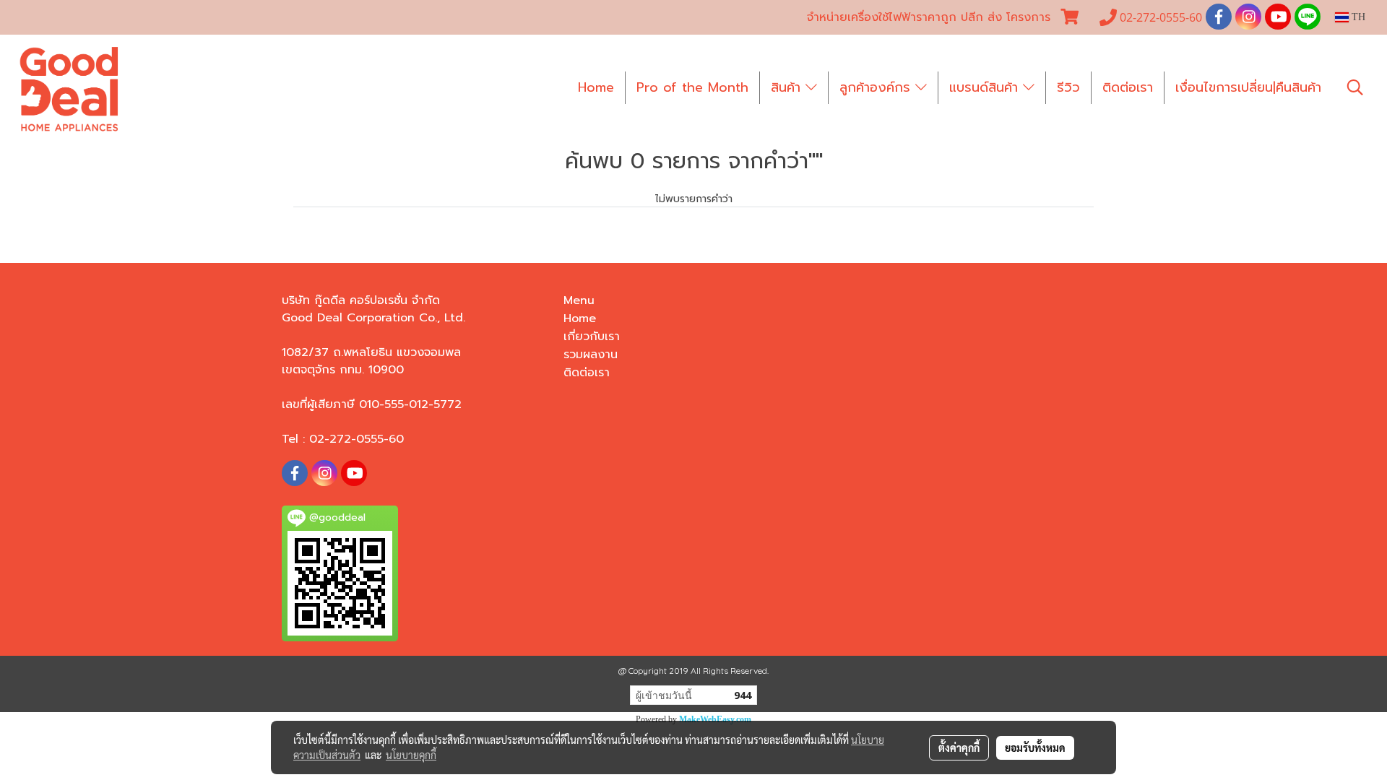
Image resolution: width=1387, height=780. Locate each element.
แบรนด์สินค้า (986, 87)
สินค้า (788, 87)
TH (1357, 17)
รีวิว (1068, 87)
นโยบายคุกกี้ (411, 754)
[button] (1355, 87)
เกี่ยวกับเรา (591, 336)
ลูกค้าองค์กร (877, 87)
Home (596, 87)
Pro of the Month (692, 87)
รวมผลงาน (590, 354)
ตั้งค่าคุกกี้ (959, 747)
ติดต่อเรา (1127, 87)
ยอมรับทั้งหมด (1035, 747)
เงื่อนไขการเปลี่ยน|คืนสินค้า (1248, 87)
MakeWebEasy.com (715, 719)
